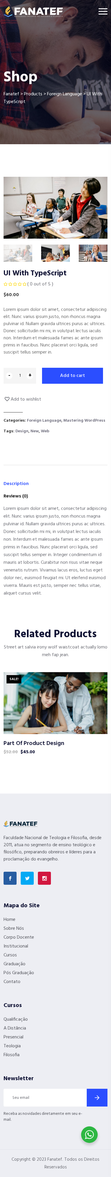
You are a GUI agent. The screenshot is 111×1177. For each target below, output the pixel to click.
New (34, 431)
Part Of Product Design (34, 743)
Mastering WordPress (84, 420)
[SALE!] (55, 703)
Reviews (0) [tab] (16, 496)
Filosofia (12, 1055)
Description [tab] (16, 484)
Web (45, 431)
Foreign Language (44, 420)
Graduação (14, 964)
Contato (12, 982)
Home (9, 920)
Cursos (10, 955)
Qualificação (16, 1019)
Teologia (12, 1046)
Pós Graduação (19, 973)
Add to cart (72, 376)
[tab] (18, 253)
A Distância (15, 1028)
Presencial (13, 1037)
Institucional (16, 946)
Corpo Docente (19, 937)
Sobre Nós (14, 928)
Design (21, 431)
